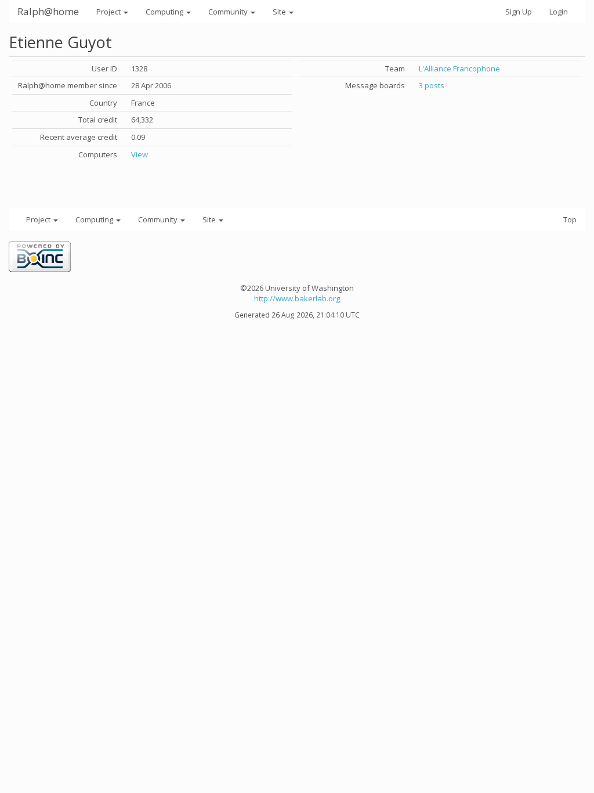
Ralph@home (48, 11)
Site (280, 11)
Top (570, 219)
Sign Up (518, 11)
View (139, 154)
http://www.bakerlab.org (297, 298)
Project (109, 11)
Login (558, 11)
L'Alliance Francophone (459, 68)
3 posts (431, 85)
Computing (165, 11)
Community (228, 11)
